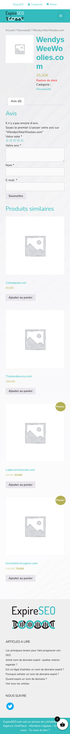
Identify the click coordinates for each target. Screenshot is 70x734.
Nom (10, 165)
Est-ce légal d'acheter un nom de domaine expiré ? (35, 669)
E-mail (11, 180)
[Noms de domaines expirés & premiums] (15, 16)
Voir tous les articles (17, 683)
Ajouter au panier (20, 297)
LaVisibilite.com (54, 722)
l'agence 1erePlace (15, 726)
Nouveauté (23, 30)
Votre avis (13, 145)
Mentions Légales (40, 726)
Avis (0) (16, 101)
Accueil (10, 30)
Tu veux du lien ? (39, 730)
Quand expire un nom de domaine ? (26, 679)
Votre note (14, 137)
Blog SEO (18, 4)
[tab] (16, 101)
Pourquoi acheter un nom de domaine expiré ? (32, 674)
